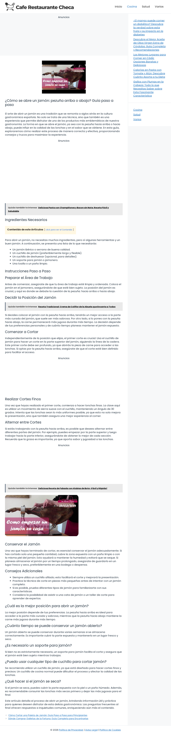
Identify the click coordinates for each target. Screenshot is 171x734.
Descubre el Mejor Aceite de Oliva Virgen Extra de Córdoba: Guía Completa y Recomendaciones (149, 45)
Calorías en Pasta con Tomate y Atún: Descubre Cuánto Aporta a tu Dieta (149, 73)
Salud (146, 7)
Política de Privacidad (71, 729)
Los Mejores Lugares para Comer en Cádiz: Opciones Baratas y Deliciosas (149, 60)
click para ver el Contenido (59, 229)
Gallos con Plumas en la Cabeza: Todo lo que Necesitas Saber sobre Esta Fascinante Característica (148, 88)
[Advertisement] (64, 36)
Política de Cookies (110, 729)
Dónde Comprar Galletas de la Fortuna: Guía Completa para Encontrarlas (48, 718)
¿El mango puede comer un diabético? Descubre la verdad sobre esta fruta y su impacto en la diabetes (149, 27)
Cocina (132, 7)
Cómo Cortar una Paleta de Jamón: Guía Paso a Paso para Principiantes (47, 715)
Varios (159, 7)
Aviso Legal (91, 729)
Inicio (118, 7)
